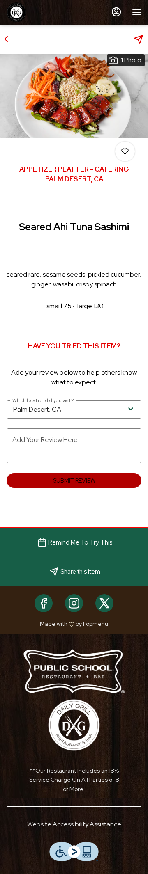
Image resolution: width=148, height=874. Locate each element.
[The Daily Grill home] (43, 12)
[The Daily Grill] (74, 724)
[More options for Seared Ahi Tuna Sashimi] (125, 151)
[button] (10, 39)
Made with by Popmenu (57, 624)
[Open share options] (138, 39)
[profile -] (116, 12)
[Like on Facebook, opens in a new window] (44, 603)
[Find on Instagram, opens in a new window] (74, 603)
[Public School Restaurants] (74, 670)
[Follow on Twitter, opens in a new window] (104, 603)
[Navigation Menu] (137, 12)
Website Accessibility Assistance (74, 824)
